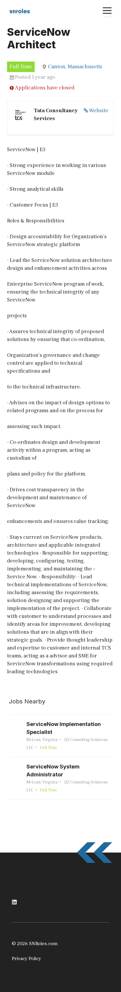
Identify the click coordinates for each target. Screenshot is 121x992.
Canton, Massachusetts (75, 66)
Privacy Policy (26, 958)
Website (98, 110)
